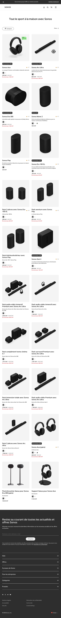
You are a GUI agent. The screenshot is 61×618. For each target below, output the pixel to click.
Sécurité (4, 605)
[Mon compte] (44, 7)
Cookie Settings (30, 605)
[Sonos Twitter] (8, 594)
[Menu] (55, 7)
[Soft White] (5, 73)
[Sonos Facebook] (3, 594)
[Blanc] (35, 74)
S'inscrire (30, 539)
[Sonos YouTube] (11, 594)
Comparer (9, 28)
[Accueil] (8, 7)
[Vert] (37, 123)
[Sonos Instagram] (6, 594)
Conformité (29, 603)
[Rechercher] (47, 7)
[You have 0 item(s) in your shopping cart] (51, 7)
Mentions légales (6, 600)
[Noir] (3, 73)
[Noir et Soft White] (37, 452)
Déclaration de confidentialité (40, 544)
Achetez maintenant (54, 1)
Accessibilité (5, 603)
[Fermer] (3, 2)
